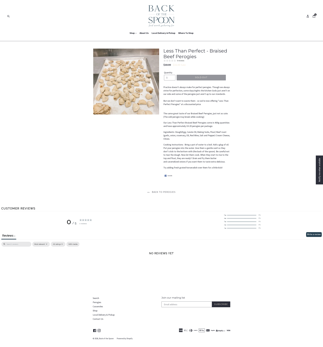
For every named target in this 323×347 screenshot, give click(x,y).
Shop (132, 33)
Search (96, 298)
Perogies (97, 302)
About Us (144, 33)
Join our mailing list (173, 297)
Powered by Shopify (125, 338)
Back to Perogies (163, 192)
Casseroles (98, 306)
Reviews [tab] (8, 235)
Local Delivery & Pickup (163, 33)
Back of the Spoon (106, 338)
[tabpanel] (161, 261)
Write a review (314, 234)
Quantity (168, 72)
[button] (242, 215)
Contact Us (98, 318)
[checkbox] (72, 244)
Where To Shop (185, 33)
